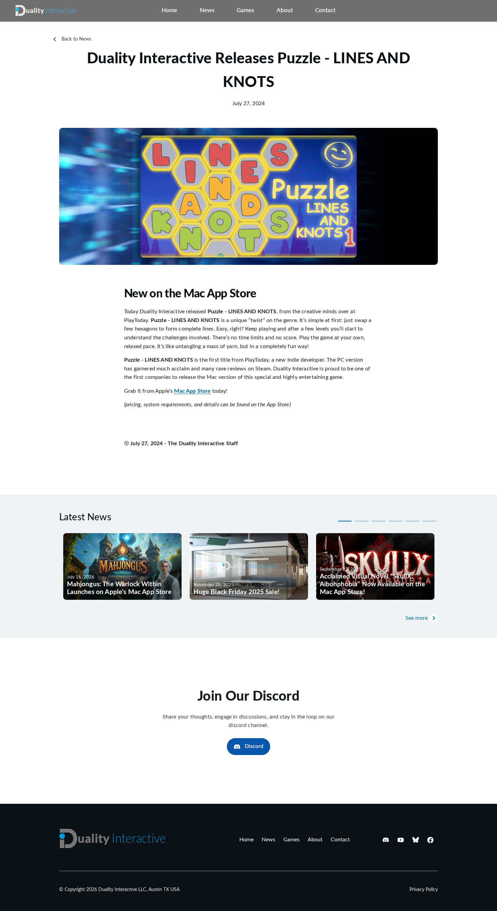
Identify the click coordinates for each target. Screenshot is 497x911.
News (207, 10)
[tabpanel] (122, 566)
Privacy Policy (423, 889)
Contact (325, 10)
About (285, 10)
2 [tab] (362, 520)
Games (245, 10)
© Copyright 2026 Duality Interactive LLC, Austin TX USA (119, 889)
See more (416, 618)
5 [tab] (412, 520)
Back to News (76, 39)
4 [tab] (395, 520)
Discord (254, 746)
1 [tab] (345, 520)
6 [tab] (429, 520)
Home (169, 10)
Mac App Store (192, 391)
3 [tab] (378, 520)
